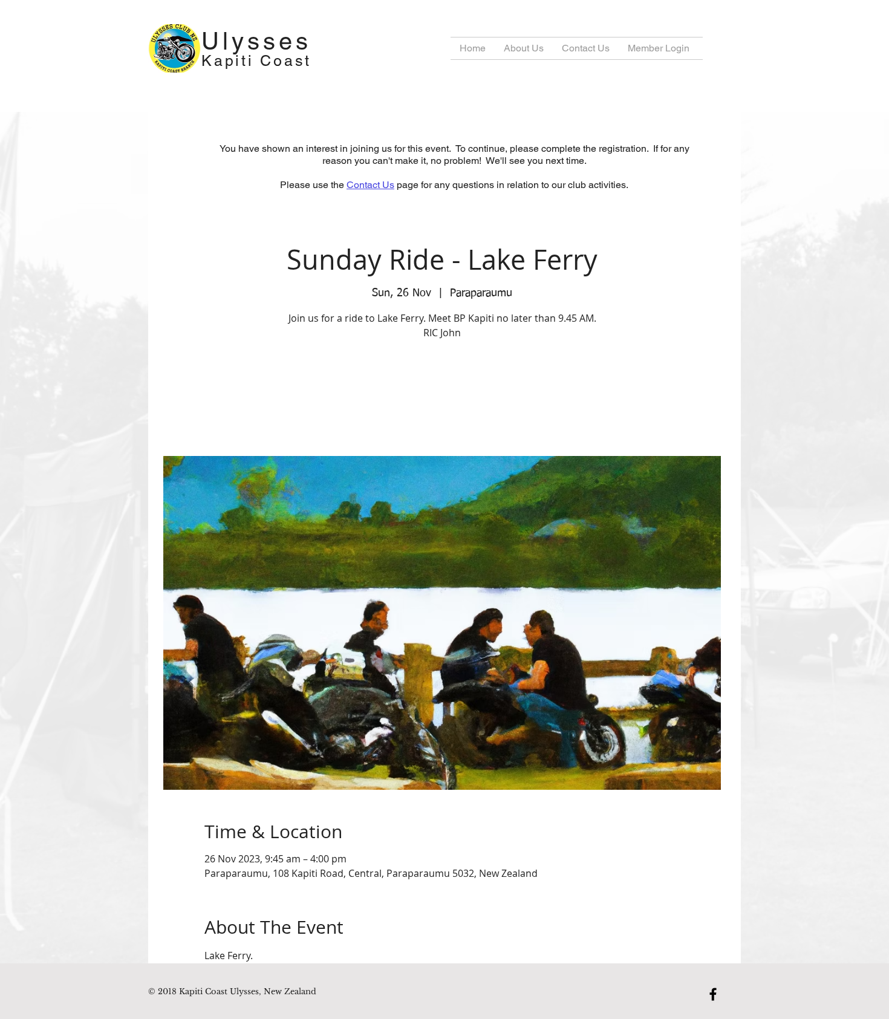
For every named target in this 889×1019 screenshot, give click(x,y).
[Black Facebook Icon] (713, 994)
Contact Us (370, 184)
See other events (442, 399)
